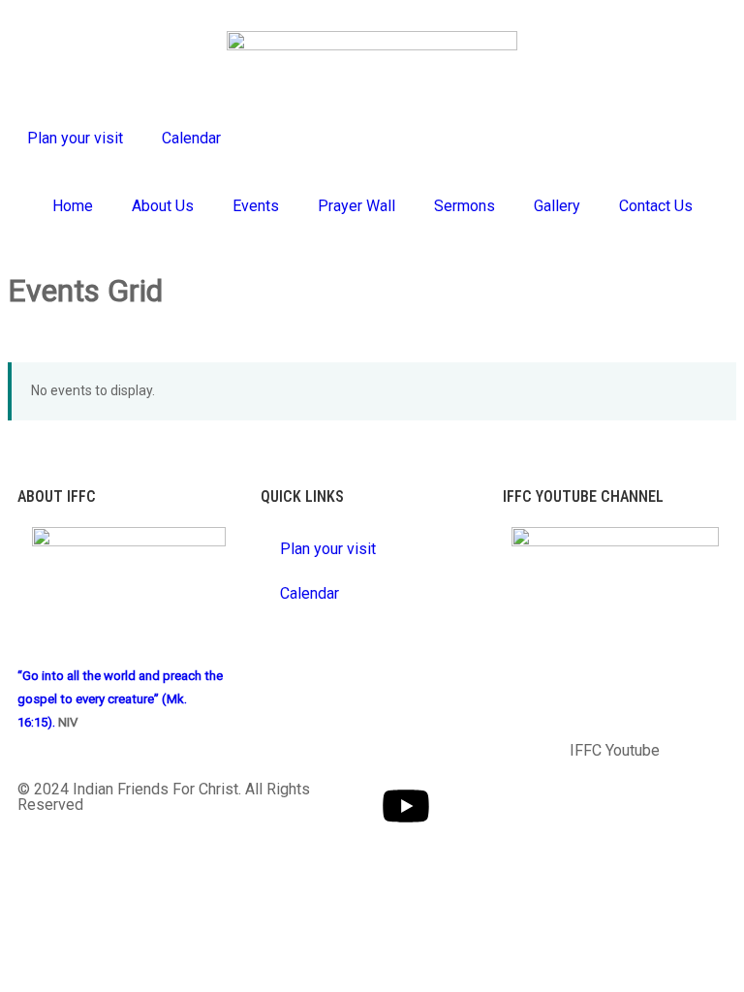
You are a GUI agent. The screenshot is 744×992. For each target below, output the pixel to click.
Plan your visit (75, 138)
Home (72, 206)
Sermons (464, 206)
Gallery (557, 206)
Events (255, 206)
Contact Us (656, 206)
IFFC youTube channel (583, 496)
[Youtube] (406, 806)
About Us (163, 206)
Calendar (191, 138)
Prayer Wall (356, 206)
